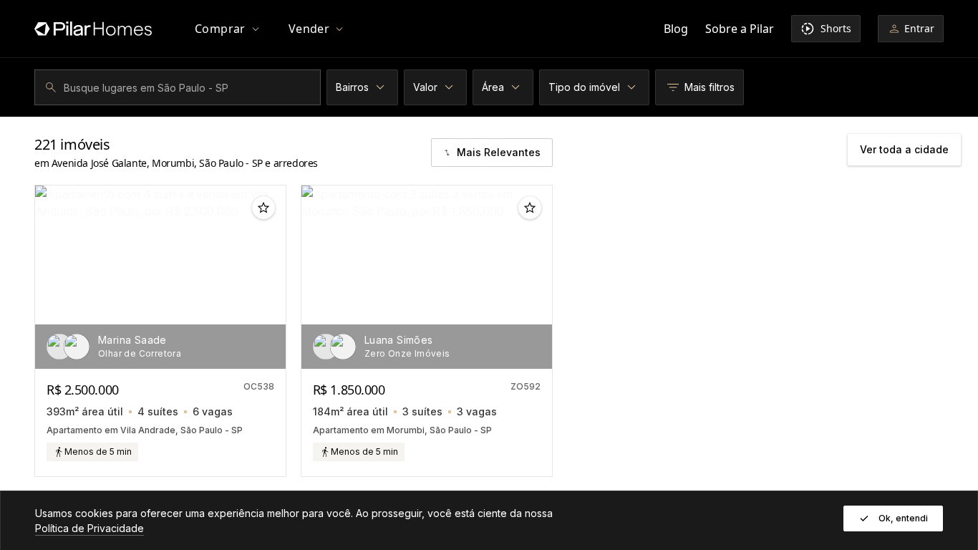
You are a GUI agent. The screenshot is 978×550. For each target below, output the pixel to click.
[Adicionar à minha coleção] (263, 207)
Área (493, 87)
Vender (309, 29)
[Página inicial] (93, 28)
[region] (160, 277)
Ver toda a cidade (904, 149)
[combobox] (179, 87)
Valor (425, 87)
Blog (676, 29)
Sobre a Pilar (739, 29)
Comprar (220, 29)
